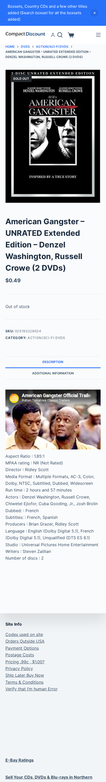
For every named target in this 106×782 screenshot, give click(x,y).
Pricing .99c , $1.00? (25, 661)
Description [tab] (52, 362)
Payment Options (22, 648)
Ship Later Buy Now (24, 675)
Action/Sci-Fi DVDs (46, 338)
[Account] (53, 35)
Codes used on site (24, 634)
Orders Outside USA (25, 641)
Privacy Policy (19, 668)
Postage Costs (19, 654)
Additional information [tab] (53, 373)
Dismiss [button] (94, 13)
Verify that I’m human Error (31, 688)
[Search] (60, 34)
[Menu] (98, 35)
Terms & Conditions (24, 682)
